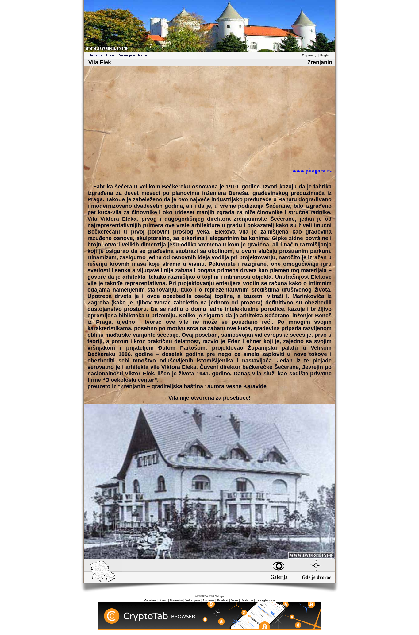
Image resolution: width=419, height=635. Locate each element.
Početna (150, 600)
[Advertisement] (209, 119)
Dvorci (163, 600)
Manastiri (176, 600)
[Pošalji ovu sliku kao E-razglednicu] (209, 557)
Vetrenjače (192, 600)
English (325, 55)
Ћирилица (309, 55)
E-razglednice (265, 600)
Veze (234, 600)
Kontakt (222, 600)
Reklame (247, 600)
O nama (208, 600)
